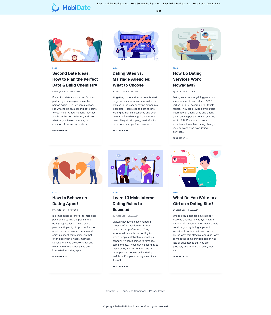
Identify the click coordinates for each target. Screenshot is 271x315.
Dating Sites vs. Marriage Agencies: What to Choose (131, 79)
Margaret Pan (61, 91)
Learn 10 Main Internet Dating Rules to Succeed (134, 203)
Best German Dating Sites (145, 3)
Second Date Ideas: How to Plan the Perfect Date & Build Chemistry (75, 79)
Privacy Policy (157, 291)
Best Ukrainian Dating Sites (112, 3)
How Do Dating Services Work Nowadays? (187, 79)
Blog (158, 10)
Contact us (112, 291)
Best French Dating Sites (207, 3)
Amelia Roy (60, 210)
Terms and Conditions (133, 291)
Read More (59, 130)
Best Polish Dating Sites (176, 3)
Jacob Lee (120, 91)
